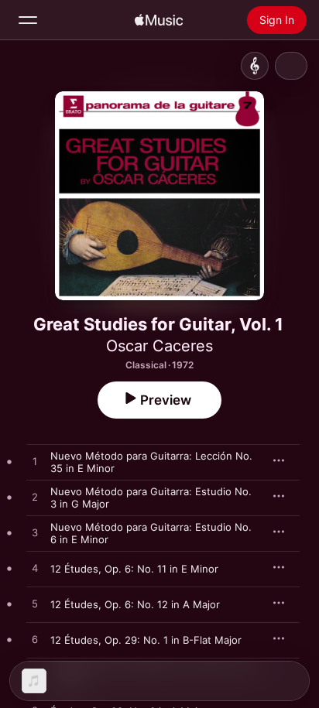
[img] (159, 20)
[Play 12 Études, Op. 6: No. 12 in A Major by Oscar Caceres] (34, 604)
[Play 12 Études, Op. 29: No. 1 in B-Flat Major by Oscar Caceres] (34, 640)
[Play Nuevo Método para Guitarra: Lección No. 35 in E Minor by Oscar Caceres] (34, 462)
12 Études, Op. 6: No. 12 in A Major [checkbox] (135, 604)
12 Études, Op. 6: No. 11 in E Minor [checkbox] (134, 569)
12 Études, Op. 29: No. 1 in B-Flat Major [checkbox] (146, 640)
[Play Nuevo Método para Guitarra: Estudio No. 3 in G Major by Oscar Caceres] (34, 497)
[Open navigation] (28, 20)
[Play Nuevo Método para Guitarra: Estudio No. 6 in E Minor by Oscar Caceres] (34, 533)
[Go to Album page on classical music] (255, 66)
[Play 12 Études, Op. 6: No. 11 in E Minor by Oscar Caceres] (34, 569)
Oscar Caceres (159, 346)
